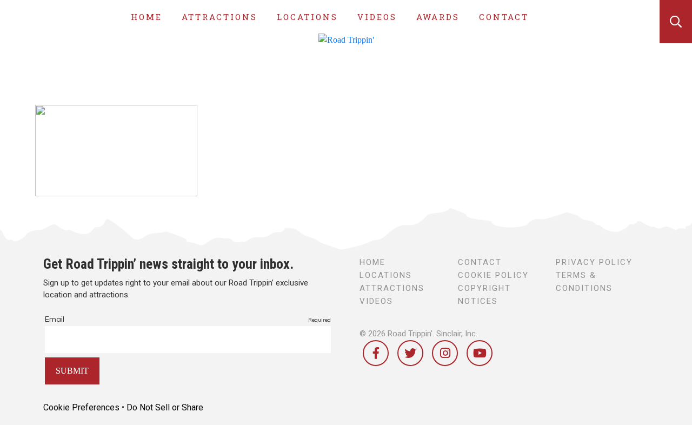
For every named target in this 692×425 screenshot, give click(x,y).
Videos (377, 16)
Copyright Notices (484, 294)
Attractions (219, 16)
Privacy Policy (594, 262)
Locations (307, 16)
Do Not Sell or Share (165, 407)
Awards (438, 16)
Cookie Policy (493, 275)
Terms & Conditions (584, 281)
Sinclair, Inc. (456, 333)
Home (146, 16)
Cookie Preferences (81, 407)
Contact (504, 16)
